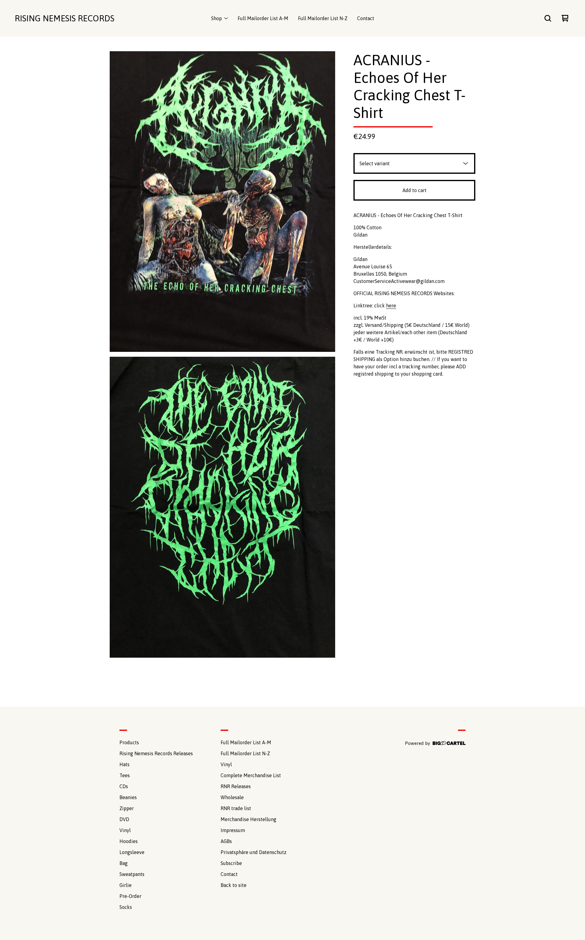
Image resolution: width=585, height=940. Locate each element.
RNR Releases (236, 786)
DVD (124, 819)
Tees (124, 775)
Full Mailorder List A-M (263, 18)
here (391, 305)
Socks (125, 907)
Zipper (126, 808)
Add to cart (414, 190)
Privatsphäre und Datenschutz (253, 852)
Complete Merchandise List (251, 775)
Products (129, 742)
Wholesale (232, 797)
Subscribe (231, 863)
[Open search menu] (547, 18)
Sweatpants (131, 874)
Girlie (125, 885)
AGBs (226, 841)
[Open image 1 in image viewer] (222, 201)
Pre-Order (130, 896)
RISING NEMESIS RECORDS (64, 18)
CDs (123, 786)
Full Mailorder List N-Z (322, 18)
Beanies (128, 797)
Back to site (233, 885)
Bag (123, 863)
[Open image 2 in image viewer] (222, 507)
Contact (365, 18)
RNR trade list (236, 808)
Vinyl (125, 830)
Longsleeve (131, 852)
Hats (124, 764)
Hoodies (128, 841)
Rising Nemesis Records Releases (156, 753)
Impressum (233, 830)
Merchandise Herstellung (248, 819)
